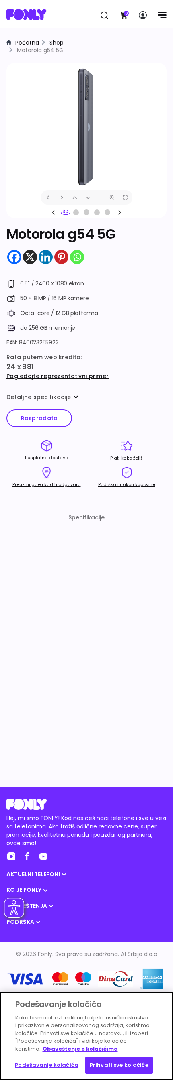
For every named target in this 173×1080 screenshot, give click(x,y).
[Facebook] (14, 257)
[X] (30, 257)
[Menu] (162, 15)
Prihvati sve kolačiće (119, 1065)
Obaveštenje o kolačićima (80, 1049)
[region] (86, 1036)
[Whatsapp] (77, 257)
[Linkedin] (46, 257)
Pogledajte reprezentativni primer (57, 376)
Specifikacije (86, 517)
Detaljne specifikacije (38, 397)
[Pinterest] (61, 257)
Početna (27, 43)
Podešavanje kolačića (46, 1065)
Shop (56, 43)
